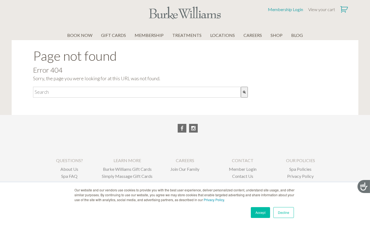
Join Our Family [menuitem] (184, 169)
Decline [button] (283, 212)
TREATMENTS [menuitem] (187, 35)
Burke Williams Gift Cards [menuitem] (127, 169)
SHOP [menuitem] (277, 35)
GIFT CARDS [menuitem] (113, 35)
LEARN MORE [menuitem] (127, 160)
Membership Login (285, 9)
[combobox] (137, 92)
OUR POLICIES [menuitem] (300, 160)
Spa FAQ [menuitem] (69, 176)
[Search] (244, 92)
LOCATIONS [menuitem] (222, 35)
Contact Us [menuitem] (242, 176)
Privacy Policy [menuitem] (300, 176)
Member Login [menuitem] (243, 169)
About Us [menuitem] (69, 169)
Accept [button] (260, 212)
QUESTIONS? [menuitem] (69, 160)
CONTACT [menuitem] (243, 160)
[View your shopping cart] (344, 9)
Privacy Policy (214, 199)
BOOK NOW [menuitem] (79, 35)
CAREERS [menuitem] (253, 35)
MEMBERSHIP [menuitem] (149, 35)
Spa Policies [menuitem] (300, 169)
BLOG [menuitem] (297, 35)
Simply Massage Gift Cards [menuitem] (127, 176)
